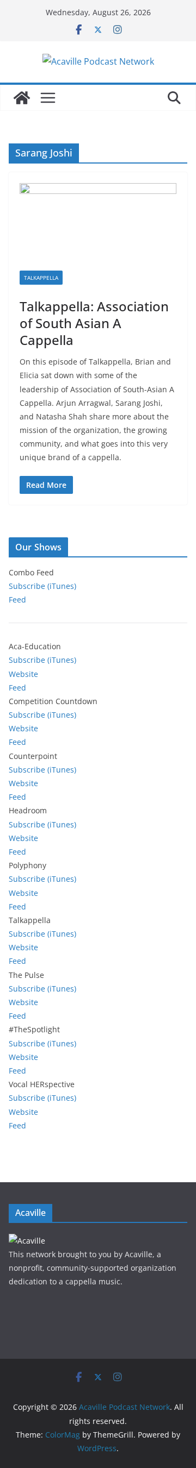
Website (23, 674)
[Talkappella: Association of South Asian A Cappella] (98, 226)
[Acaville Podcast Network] (22, 98)
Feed (17, 599)
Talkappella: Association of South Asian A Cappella (94, 323)
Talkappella (41, 277)
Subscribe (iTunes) (42, 586)
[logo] (27, 1240)
